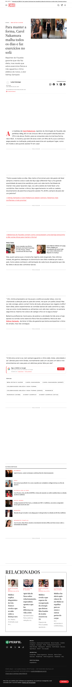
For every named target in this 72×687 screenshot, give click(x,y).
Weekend (57, 656)
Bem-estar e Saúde (17, 22)
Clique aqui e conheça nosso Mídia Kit (16, 673)
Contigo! (39, 645)
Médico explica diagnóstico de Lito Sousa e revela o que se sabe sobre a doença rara (12, 605)
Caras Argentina (42, 654)
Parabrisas (39, 656)
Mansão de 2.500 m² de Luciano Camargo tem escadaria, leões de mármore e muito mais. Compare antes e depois (41, 1)
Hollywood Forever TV (54, 645)
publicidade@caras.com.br (39, 671)
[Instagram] (7, 647)
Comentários (12, 91)
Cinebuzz (32, 645)
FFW (44, 645)
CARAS (62, 643)
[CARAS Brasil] (11, 5)
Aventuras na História (43, 643)
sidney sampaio (30, 394)
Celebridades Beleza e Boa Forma (21, 386)
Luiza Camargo (16, 82)
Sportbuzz (33, 649)
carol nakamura (33, 382)
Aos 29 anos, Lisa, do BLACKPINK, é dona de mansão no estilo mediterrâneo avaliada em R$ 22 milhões (40, 494)
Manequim (41, 647)
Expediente (33, 662)
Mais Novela (33, 647)
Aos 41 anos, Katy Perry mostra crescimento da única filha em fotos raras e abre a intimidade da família (39, 523)
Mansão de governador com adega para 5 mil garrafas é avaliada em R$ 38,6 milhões (40, 513)
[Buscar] (58, 5)
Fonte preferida (28, 371)
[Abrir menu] (6, 5)
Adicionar (60, 368)
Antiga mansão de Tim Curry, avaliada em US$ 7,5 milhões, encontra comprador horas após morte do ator (39, 504)
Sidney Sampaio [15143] (48, 394)
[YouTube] (19, 647)
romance (49, 390)
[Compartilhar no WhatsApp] (50, 84)
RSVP (39, 649)
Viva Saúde (45, 649)
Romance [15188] (14, 394)
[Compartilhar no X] (57, 84)
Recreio (62, 647)
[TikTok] (23, 647)
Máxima (48, 647)
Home (7, 22)
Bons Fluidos (55, 643)
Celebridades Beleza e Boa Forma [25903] (25, 390)
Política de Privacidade (28, 682)
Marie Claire (57, 654)
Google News (21, 371)
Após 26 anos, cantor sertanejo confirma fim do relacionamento (33, 473)
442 (62, 656)
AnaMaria (32, 643)
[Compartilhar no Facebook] (53, 84)
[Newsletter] (61, 5)
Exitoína (50, 654)
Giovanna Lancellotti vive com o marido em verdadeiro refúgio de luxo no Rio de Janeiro (39, 484)
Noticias (32, 656)
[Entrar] (65, 5)
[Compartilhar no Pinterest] (64, 84)
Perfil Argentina (48, 656)
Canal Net (33, 654)
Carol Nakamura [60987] (53, 382)
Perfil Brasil (55, 647)
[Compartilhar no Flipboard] (60, 84)
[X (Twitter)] (15, 647)
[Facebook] (11, 647)
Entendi (64, 681)
